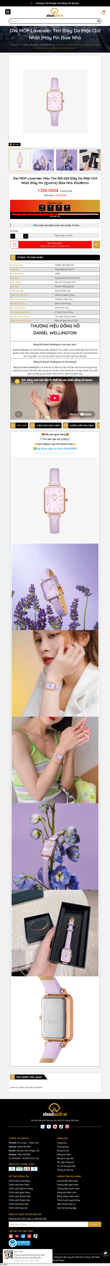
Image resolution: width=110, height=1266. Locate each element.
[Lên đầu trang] (105, 1246)
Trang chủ (62, 1143)
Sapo (61, 1260)
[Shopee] (11, 1236)
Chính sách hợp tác (18, 1208)
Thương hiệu (63, 1146)
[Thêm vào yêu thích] (96, 244)
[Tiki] (23, 1236)
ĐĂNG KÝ (95, 1224)
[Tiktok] (61, 1126)
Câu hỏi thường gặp (67, 1208)
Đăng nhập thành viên (68, 1196)
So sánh (3, 1264)
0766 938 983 (23, 1146)
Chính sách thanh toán (20, 1196)
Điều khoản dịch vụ (66, 1204)
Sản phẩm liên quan (29, 1077)
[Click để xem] (55, 101)
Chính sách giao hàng (19, 1192)
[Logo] (55, 12)
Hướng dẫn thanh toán (68, 1188)
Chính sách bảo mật (18, 1204)
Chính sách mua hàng (19, 1180)
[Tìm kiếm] (99, 21)
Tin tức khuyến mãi (66, 1166)
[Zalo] (43, 1126)
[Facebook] (49, 1126)
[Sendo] (29, 1236)
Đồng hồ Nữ (63, 1150)
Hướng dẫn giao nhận (67, 1184)
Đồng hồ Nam (64, 1154)
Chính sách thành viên (19, 1200)
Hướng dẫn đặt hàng (67, 1180)
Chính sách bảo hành (19, 1184)
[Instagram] (67, 1126)
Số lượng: (14, 231)
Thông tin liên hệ (65, 1170)
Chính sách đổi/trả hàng (21, 1188)
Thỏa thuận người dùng (68, 1200)
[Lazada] (17, 1236)
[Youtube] (55, 1126)
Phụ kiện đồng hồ (65, 1162)
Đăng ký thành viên (66, 1192)
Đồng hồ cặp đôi (65, 1158)
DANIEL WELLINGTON (64, 265)
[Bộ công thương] (55, 1243)
